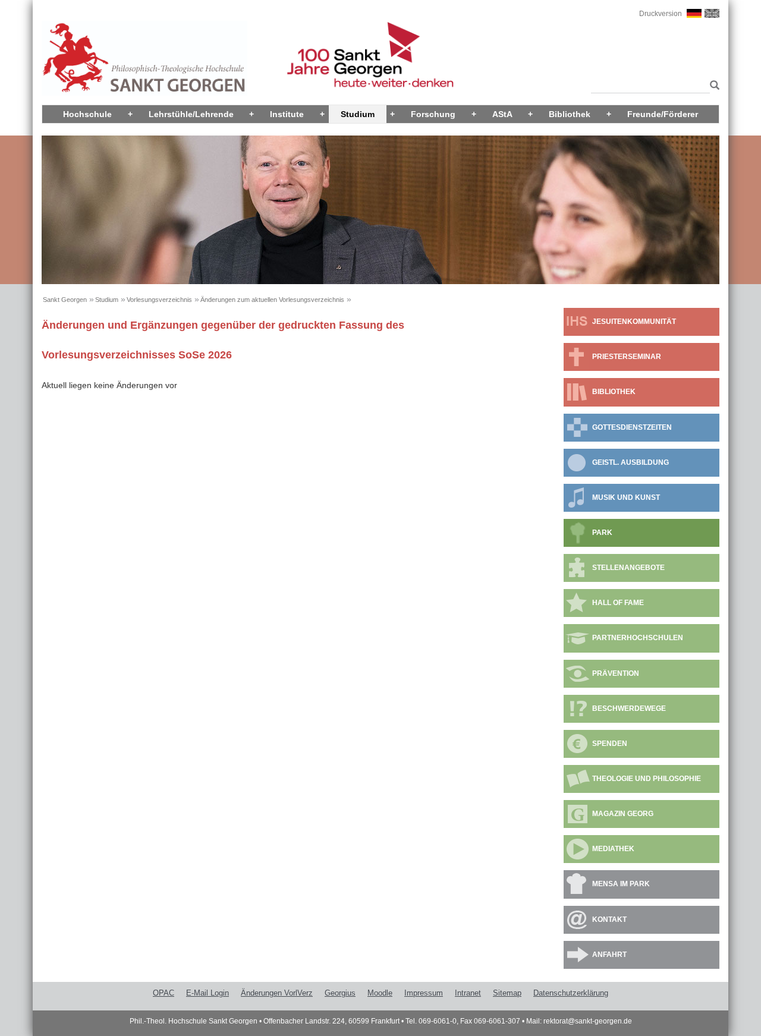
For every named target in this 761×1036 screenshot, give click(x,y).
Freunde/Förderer (662, 114)
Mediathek (613, 849)
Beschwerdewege (629, 708)
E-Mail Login (207, 992)
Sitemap (507, 992)
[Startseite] (144, 57)
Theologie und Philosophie (646, 778)
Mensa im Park (621, 884)
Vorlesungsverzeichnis (159, 299)
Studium (358, 114)
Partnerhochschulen (637, 638)
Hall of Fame (618, 603)
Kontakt (609, 919)
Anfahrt (609, 954)
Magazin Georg (622, 814)
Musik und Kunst (626, 497)
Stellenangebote (628, 567)
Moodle (379, 992)
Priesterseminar (626, 356)
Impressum (423, 992)
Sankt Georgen (65, 299)
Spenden (609, 743)
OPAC (163, 992)
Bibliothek (569, 114)
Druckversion (660, 14)
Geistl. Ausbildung (630, 462)
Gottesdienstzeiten (632, 427)
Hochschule (87, 114)
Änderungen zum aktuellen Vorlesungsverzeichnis (272, 299)
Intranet (468, 992)
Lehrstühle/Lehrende (191, 114)
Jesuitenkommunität (634, 321)
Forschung (433, 114)
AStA (502, 114)
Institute (287, 114)
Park (602, 532)
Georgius (340, 992)
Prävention (615, 673)
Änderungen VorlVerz (277, 992)
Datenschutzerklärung (570, 992)
